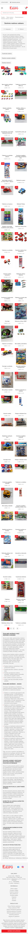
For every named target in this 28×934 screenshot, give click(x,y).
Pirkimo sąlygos (14, 888)
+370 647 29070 (4, 2)
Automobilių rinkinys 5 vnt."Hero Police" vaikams (7, 181)
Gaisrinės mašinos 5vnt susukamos (20, 251)
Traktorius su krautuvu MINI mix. (21, 85)
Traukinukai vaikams (7, 53)
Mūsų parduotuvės (14, 893)
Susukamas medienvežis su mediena (7, 298)
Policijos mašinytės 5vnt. (21, 413)
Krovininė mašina (7, 576)
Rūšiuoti (22, 29)
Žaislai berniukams (19, 17)
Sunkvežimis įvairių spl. (20, 131)
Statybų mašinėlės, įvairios (7, 109)
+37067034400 (16, 881)
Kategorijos (8, 29)
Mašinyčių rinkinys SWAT (21, 321)
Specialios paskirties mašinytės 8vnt (21, 367)
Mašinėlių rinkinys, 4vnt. (7, 623)
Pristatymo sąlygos (14, 890)
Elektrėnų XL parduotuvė (14, 916)
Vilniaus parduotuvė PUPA (14, 907)
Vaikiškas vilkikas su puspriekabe (21, 109)
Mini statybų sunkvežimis (21, 343)
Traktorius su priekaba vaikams (7, 156)
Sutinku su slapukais (14, 931)
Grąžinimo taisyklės (14, 892)
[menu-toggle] (2, 8)
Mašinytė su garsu (21, 180)
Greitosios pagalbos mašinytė (21, 436)
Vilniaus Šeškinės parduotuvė (14, 906)
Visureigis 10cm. (7, 459)
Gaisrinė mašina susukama (7, 274)
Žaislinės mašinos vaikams (7, 18)
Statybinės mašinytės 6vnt (7, 436)
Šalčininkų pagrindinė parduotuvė (14, 913)
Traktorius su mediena (21, 482)
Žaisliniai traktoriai (6, 62)
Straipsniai (14, 897)
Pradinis (3, 17)
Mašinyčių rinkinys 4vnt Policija (7, 554)
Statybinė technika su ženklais (7, 530)
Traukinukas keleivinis (21, 576)
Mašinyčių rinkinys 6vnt (20, 226)
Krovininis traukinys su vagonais (21, 530)
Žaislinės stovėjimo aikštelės (8, 58)
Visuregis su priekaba (7, 366)
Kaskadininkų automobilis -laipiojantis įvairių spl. (7, 132)
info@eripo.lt (16, 883)
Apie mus (14, 898)
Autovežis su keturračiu (20, 553)
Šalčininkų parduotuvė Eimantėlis (14, 911)
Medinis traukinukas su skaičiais (20, 390)
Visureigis (7, 321)
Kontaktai (14, 900)
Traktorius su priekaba (7, 250)
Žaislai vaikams (10, 17)
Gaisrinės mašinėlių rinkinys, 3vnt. (20, 600)
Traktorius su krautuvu (7, 204)
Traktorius (7, 599)
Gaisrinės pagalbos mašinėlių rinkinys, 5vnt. (20, 506)
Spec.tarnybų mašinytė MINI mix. (7, 85)
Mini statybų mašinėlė (7, 505)
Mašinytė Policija (21, 204)
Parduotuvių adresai (16, 2)
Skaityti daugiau (19, 927)
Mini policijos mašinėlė (7, 389)
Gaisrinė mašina (7, 413)
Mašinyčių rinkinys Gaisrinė (21, 274)
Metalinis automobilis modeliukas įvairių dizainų (7, 227)
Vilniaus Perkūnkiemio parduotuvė (14, 909)
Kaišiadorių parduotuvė (14, 914)
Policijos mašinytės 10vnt (21, 459)
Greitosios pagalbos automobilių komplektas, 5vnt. (21, 156)
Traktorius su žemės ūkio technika (21, 298)
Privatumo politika (14, 895)
